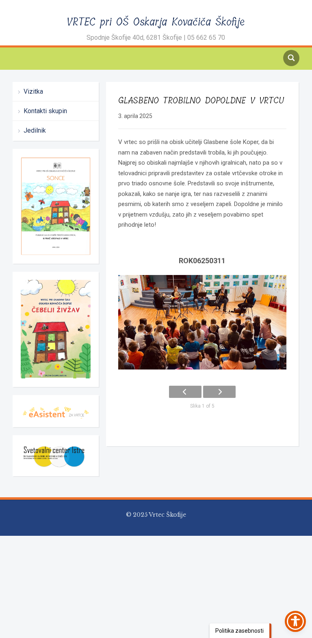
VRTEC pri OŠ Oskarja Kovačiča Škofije (156, 123)
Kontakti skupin (45, 212)
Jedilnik (35, 232)
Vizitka (33, 193)
